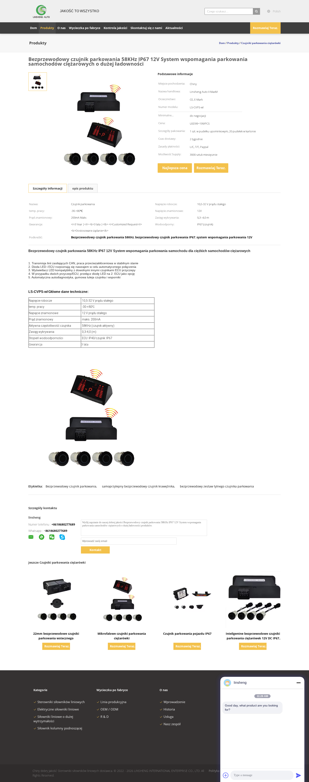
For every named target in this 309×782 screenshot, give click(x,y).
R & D (104, 716)
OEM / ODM (109, 709)
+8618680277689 (63, 524)
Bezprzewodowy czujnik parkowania (71, 486)
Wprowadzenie (174, 702)
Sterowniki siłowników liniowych (61, 702)
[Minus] (298, 682)
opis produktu (82, 188)
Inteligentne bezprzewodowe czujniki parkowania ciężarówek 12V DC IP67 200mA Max (253, 638)
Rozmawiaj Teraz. (265, 28)
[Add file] (226, 775)
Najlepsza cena (175, 168)
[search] (256, 11)
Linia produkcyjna (113, 702)
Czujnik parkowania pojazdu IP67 (187, 634)
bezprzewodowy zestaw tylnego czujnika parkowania (217, 486)
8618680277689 (56, 531)
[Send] (298, 775)
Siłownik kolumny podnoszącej (59, 728)
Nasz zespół (172, 724)
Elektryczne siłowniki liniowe (58, 709)
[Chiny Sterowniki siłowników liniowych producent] (41, 11)
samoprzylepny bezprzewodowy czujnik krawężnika (138, 486)
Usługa (168, 716)
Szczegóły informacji (47, 188)
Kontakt (95, 550)
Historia (169, 709)
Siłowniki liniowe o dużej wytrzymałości (53, 718)
